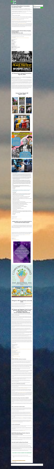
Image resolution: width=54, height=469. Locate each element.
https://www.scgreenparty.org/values (15, 353)
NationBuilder (41, 464)
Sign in (35, 5)
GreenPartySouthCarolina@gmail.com (15, 239)
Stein (22, 460)
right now (22, 417)
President (15, 460)
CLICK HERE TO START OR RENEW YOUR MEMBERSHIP (22, 452)
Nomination (17, 460)
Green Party (13, 460)
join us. (30, 421)
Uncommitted (24, 460)
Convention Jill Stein (20, 460)
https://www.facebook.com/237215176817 (16, 356)
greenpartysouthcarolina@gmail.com (22, 23)
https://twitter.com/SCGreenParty (15, 358)
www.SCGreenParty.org (27, 234)
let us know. (24, 430)
